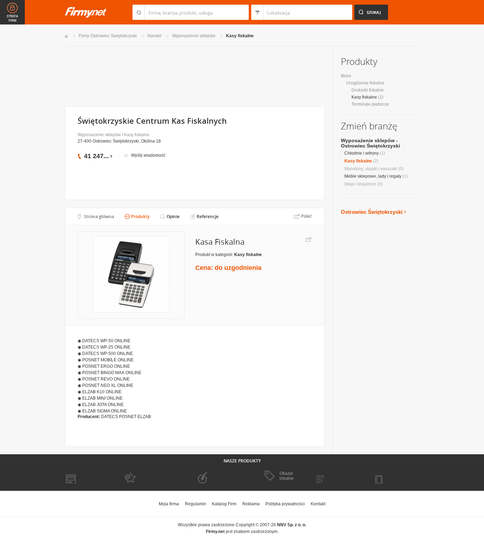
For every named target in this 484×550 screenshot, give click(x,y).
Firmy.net (86, 12)
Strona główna (99, 216)
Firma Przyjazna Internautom (145, 476)
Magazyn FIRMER (337, 476)
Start (66, 36)
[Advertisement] (194, 76)
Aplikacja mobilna (395, 476)
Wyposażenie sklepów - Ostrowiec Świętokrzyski (370, 143)
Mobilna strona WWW (85, 476)
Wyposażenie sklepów (193, 35)
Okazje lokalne (287, 476)
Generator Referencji (212, 476)
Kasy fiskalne (240, 35)
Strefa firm (12, 18)
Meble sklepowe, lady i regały (372, 176)
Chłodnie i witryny (361, 153)
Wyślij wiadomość (148, 155)
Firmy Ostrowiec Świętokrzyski (108, 35)
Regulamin (195, 503)
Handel (154, 35)
